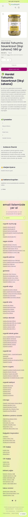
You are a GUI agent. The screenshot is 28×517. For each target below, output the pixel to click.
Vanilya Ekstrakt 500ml (9, 321)
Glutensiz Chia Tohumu (9, 274)
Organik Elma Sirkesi (8, 309)
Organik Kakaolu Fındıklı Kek (10, 376)
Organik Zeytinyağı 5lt (9, 227)
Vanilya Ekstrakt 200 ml (9, 325)
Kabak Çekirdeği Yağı (9, 477)
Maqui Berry (6, 454)
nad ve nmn (6, 452)
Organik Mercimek (8, 385)
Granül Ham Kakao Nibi (9, 491)
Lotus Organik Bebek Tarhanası (11, 336)
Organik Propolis (7, 362)
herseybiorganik (11, 507)
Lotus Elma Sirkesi (8, 313)
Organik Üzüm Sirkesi (9, 311)
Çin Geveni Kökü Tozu (9, 440)
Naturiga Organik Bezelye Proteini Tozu (14, 250)
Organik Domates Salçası (10, 290)
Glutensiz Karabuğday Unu (10, 276)
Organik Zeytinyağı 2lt (9, 229)
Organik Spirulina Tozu (9, 405)
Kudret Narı (6, 450)
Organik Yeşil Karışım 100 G (10, 248)
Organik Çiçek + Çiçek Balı (10, 354)
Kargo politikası (6, 513)
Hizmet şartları (19, 511)
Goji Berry (5, 436)
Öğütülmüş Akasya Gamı (10, 419)
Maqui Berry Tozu (8, 426)
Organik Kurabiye (7, 346)
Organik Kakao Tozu (8, 495)
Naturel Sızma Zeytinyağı (10, 231)
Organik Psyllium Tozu (9, 282)
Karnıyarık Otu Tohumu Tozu (11, 409)
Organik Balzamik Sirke (9, 307)
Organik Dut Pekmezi (9, 264)
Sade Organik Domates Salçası (12, 291)
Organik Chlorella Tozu (9, 424)
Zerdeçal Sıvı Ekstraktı (9, 442)
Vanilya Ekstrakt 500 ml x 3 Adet (12, 323)
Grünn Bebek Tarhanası (9, 338)
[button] (2, 6)
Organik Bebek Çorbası (9, 344)
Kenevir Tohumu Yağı (9, 474)
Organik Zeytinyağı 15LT (9, 237)
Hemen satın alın (14, 69)
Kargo (8, 54)
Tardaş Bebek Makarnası (10, 340)
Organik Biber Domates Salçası (11, 297)
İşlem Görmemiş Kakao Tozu (11, 493)
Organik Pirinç (6, 391)
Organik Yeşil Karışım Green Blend (12, 403)
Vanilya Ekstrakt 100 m (9, 329)
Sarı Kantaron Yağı (8, 481)
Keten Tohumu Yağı (8, 479)
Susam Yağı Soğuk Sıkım (10, 483)
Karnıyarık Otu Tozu (8, 423)
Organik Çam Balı (8, 358)
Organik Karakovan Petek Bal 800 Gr (13, 360)
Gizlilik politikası (19, 508)
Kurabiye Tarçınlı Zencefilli (10, 374)
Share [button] (4, 189)
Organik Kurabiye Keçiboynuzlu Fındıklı (13, 370)
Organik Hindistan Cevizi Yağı (11, 252)
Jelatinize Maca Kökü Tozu (10, 428)
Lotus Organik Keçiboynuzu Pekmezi (13, 262)
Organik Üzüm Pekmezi (9, 266)
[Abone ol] (23, 218)
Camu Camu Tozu (8, 438)
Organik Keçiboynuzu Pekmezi (11, 260)
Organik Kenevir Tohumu (10, 244)
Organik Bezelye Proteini (10, 407)
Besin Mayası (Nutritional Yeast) (12, 246)
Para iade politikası (10, 511)
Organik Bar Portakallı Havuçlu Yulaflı (13, 377)
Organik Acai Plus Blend (9, 411)
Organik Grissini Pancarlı (9, 372)
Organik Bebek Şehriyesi (9, 342)
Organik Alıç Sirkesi (8, 305)
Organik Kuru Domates (9, 295)
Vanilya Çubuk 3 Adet (9, 327)
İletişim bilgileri (15, 513)
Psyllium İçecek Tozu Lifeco (10, 278)
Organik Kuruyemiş (8, 395)
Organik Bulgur (7, 393)
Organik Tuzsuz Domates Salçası (12, 293)
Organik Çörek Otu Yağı (9, 476)
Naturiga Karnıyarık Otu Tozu (11, 280)
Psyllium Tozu (6, 421)
